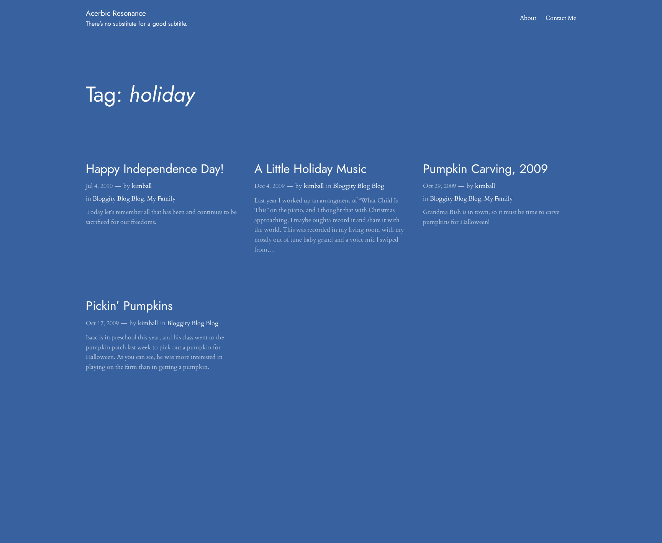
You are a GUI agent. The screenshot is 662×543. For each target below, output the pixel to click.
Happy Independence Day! (155, 168)
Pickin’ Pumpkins (129, 305)
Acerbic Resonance (116, 13)
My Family (161, 198)
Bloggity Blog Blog (118, 198)
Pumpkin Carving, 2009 (485, 168)
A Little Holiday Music (310, 168)
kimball (142, 186)
